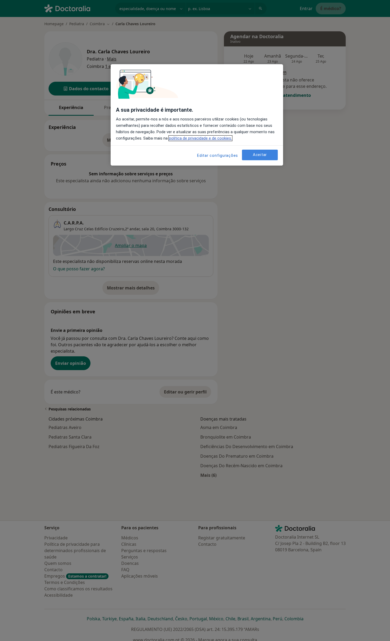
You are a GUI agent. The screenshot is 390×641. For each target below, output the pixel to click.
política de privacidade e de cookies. (200, 138)
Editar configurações (217, 155)
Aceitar (260, 154)
